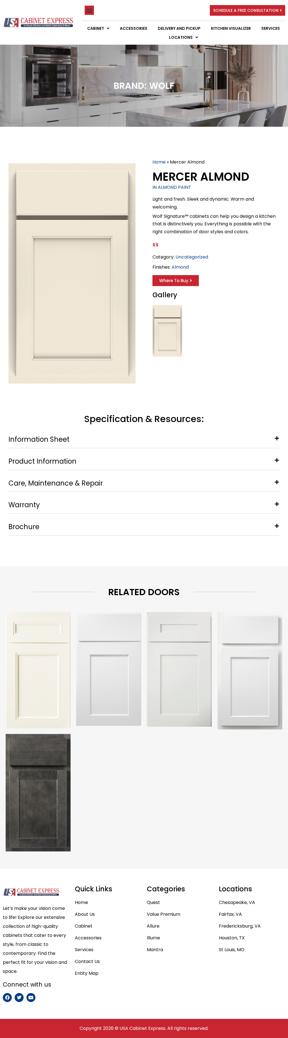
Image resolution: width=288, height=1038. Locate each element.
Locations (181, 37)
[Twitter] (19, 997)
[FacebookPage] (7, 997)
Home (159, 162)
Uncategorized (192, 257)
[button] (89, 10)
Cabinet (95, 28)
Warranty (24, 505)
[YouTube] (30, 997)
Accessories (133, 28)
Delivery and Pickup (179, 28)
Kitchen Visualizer (231, 28)
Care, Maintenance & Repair (55, 483)
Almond (180, 267)
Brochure (23, 527)
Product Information (42, 461)
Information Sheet (38, 440)
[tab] (144, 438)
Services (270, 28)
